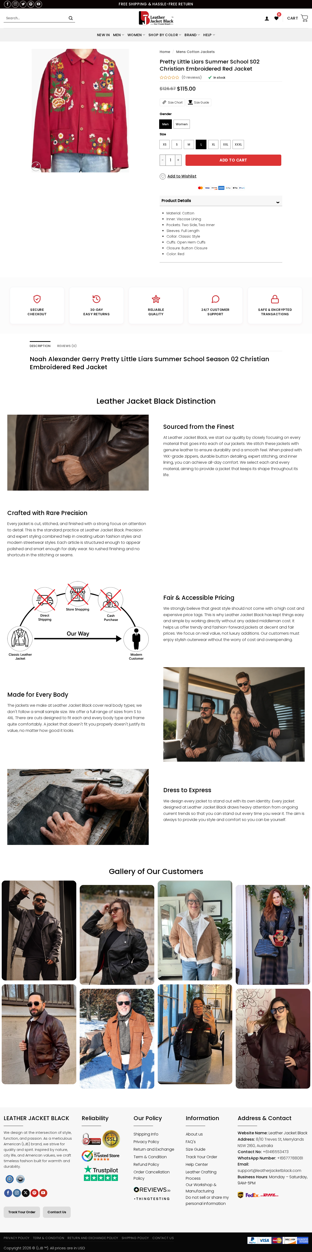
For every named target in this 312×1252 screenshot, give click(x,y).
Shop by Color (163, 34)
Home (165, 51)
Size (163, 134)
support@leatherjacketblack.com (269, 1170)
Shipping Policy (135, 1238)
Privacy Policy (16, 1238)
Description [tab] (40, 346)
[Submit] (71, 18)
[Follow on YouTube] (38, 4)
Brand (190, 34)
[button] (266, 18)
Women (134, 34)
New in (103, 34)
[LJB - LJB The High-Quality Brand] (156, 18)
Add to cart (233, 160)
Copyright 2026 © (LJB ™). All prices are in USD (44, 1248)
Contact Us (57, 1212)
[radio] (165, 124)
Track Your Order (21, 1212)
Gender (166, 114)
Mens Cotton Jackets (195, 51)
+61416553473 (276, 1152)
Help (207, 34)
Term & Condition (48, 1238)
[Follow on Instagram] (15, 4)
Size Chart (175, 102)
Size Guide (201, 102)
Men (117, 34)
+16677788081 (290, 1158)
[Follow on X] (26, 1193)
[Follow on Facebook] (7, 4)
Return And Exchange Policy (93, 1238)
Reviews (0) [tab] (67, 346)
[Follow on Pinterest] (30, 4)
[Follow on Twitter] (23, 4)
